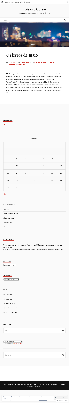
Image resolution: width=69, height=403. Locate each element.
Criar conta (9, 295)
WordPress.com (11, 312)
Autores (37, 62)
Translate (18, 344)
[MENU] (5, 20)
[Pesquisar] (63, 330)
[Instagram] (4, 124)
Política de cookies (43, 400)
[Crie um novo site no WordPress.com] (34, 2)
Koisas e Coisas (34, 9)
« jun (4, 194)
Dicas (46, 62)
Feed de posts (10, 303)
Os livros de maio (22, 55)
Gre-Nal (6, 227)
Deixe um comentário (17, 65)
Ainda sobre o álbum (10, 214)
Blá (42, 62)
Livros (51, 62)
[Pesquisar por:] (34, 330)
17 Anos (6, 209)
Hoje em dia (7, 222)
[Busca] (64, 20)
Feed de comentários (13, 308)
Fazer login (9, 299)
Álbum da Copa (8, 218)
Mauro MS (25, 62)
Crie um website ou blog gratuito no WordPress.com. (22, 384)
